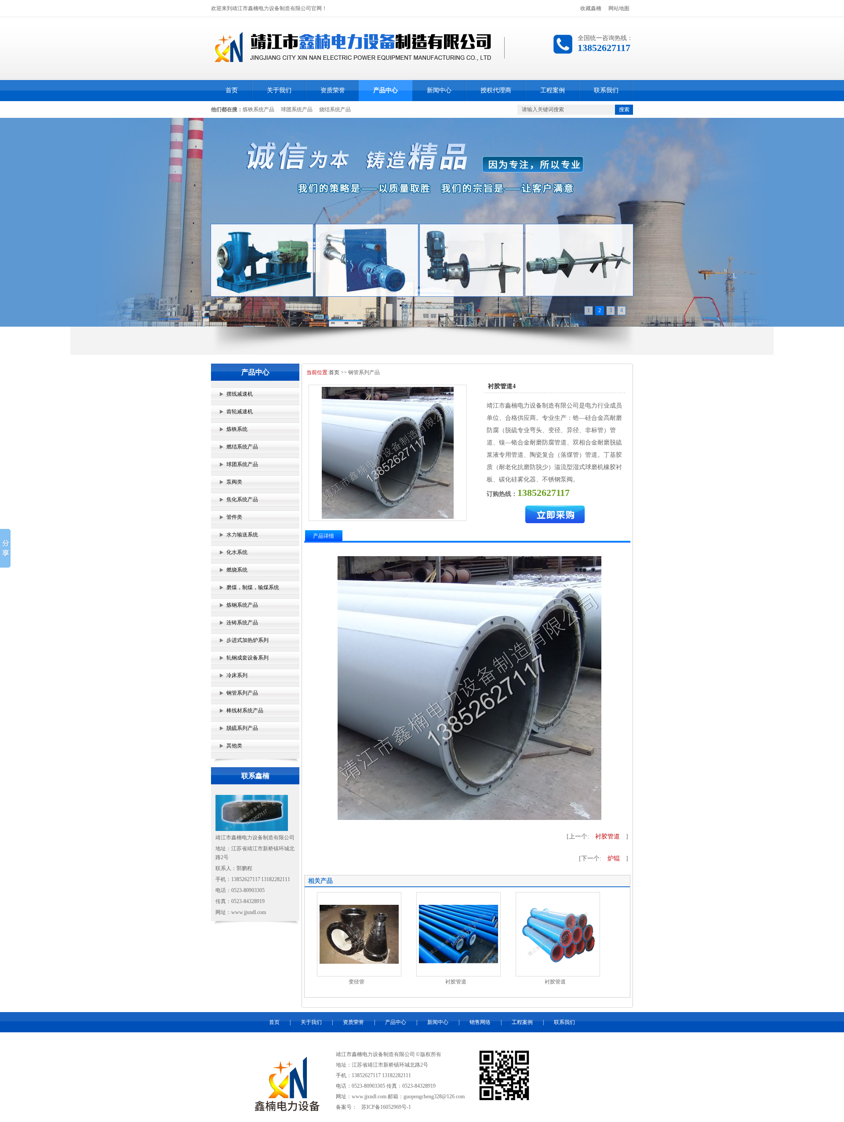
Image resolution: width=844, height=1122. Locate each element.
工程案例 (552, 90)
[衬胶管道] (458, 961)
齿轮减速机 (239, 411)
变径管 (356, 982)
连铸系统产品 (242, 622)
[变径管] (359, 962)
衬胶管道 (607, 836)
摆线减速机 (239, 394)
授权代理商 (495, 90)
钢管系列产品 (242, 693)
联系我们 (606, 90)
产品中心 (385, 90)
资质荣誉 (332, 90)
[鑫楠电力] (422, 222)
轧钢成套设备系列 (247, 658)
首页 (232, 90)
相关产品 (320, 881)
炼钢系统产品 (242, 605)
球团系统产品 (297, 109)
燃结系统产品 (242, 447)
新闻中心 (439, 90)
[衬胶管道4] (387, 453)
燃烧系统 (236, 570)
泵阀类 (234, 482)
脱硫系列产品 (242, 728)
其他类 (234, 746)
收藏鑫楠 (590, 8)
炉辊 (614, 858)
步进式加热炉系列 (247, 640)
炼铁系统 (236, 429)
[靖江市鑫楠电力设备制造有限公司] (354, 60)
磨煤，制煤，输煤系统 (252, 587)
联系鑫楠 (255, 776)
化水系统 (236, 552)
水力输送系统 (242, 535)
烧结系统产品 (335, 109)
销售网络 (480, 1022)
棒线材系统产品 (244, 710)
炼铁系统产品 (258, 109)
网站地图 (618, 8)
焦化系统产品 (242, 499)
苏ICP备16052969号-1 (386, 1107)
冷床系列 (236, 675)
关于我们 (279, 90)
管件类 (234, 517)
